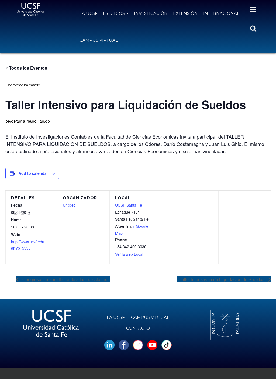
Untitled (69, 205)
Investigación (151, 13)
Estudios (114, 13)
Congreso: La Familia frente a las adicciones (64, 279)
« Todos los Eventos (26, 68)
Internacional (221, 13)
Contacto (138, 328)
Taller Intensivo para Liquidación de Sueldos (222, 279)
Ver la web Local (129, 254)
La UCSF (89, 13)
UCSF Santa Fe (128, 205)
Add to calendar (33, 173)
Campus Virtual (99, 40)
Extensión (185, 13)
